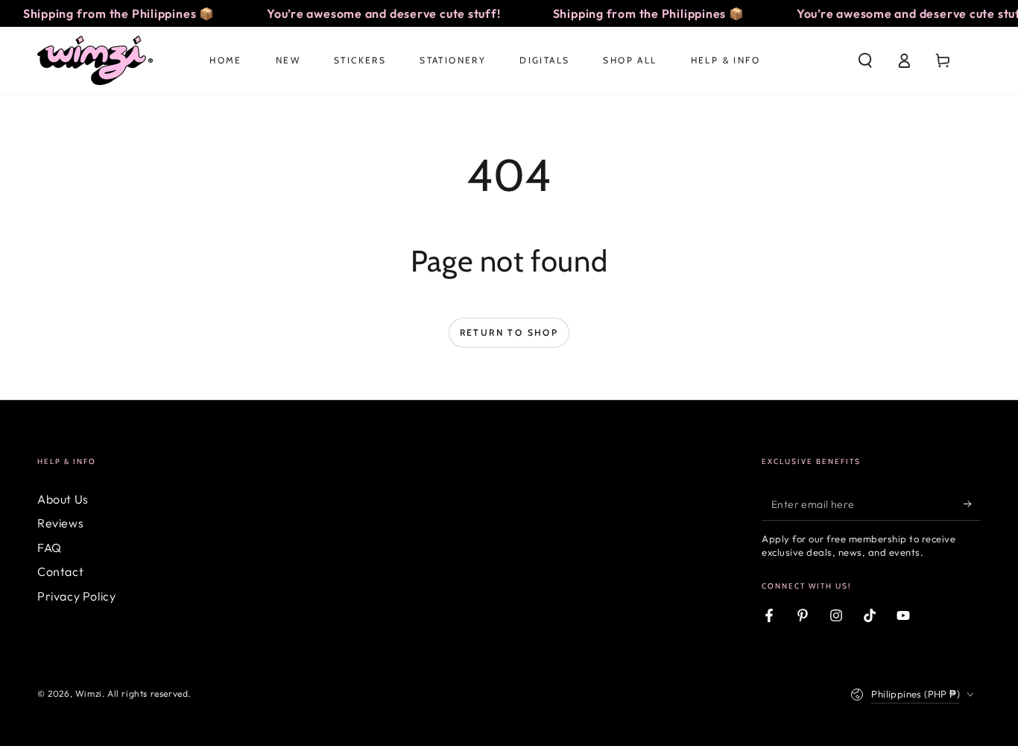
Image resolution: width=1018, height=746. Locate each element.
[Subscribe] (972, 503)
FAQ (49, 547)
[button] (865, 60)
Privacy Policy (76, 596)
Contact (60, 571)
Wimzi (88, 693)
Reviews (60, 522)
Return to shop (509, 332)
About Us (63, 499)
